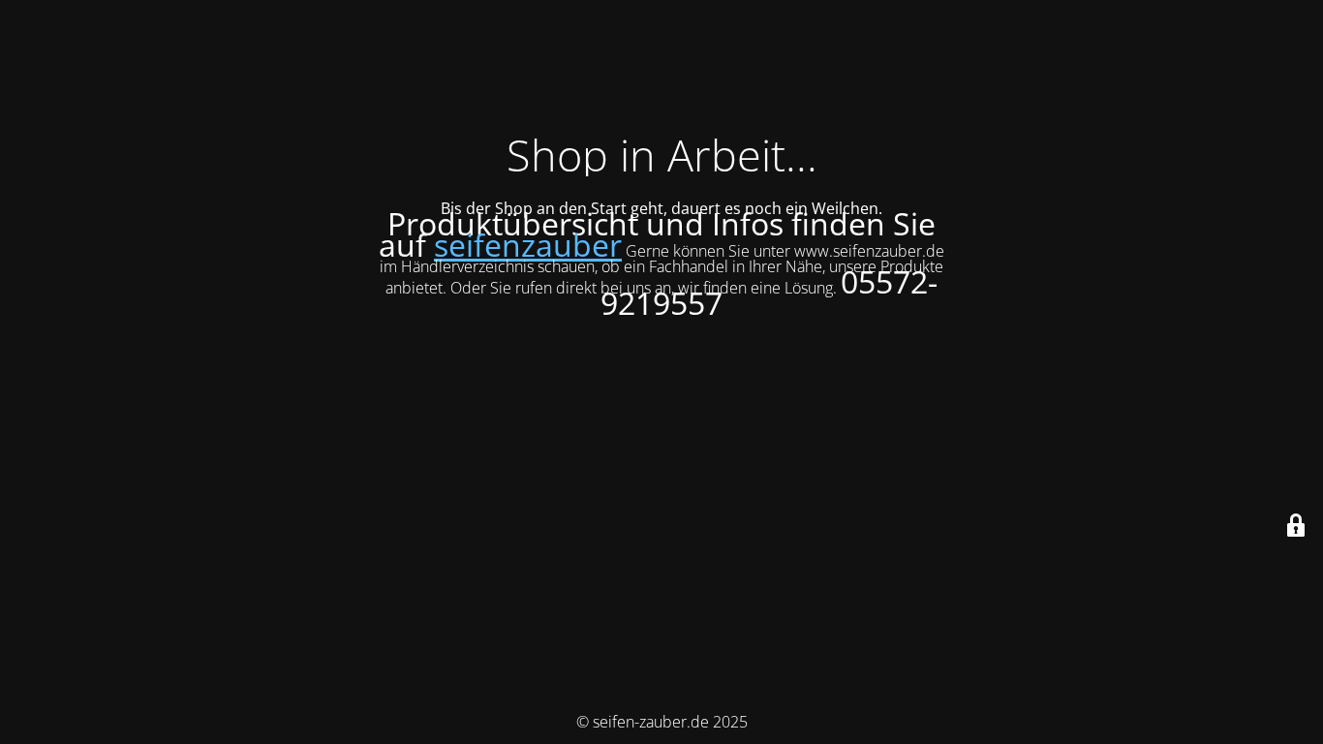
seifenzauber (528, 244)
